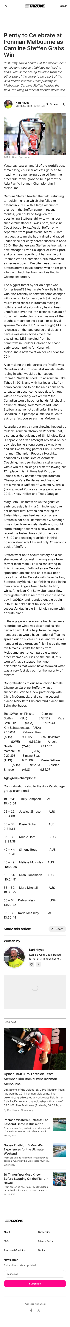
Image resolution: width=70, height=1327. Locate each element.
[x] (38, 1310)
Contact (42, 1250)
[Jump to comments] (64, 104)
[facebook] (31, 1310)
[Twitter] (38, 964)
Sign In (63, 5)
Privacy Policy (45, 1241)
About (7, 1232)
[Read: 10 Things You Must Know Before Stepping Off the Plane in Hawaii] (59, 1179)
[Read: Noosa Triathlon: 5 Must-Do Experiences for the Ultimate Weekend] (59, 1150)
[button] (5, 6)
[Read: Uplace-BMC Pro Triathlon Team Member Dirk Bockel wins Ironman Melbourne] (35, 1049)
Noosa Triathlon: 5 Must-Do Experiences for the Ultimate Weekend (23, 1149)
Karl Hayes (22, 102)
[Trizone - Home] (35, 6)
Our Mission (44, 1232)
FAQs (6, 1241)
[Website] (31, 964)
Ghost (43, 1304)
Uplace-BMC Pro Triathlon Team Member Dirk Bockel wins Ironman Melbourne (30, 1079)
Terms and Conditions (15, 1250)
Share (53, 104)
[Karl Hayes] (14, 957)
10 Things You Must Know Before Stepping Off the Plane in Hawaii (26, 1179)
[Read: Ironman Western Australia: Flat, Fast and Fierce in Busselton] (59, 1124)
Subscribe (35, 1283)
